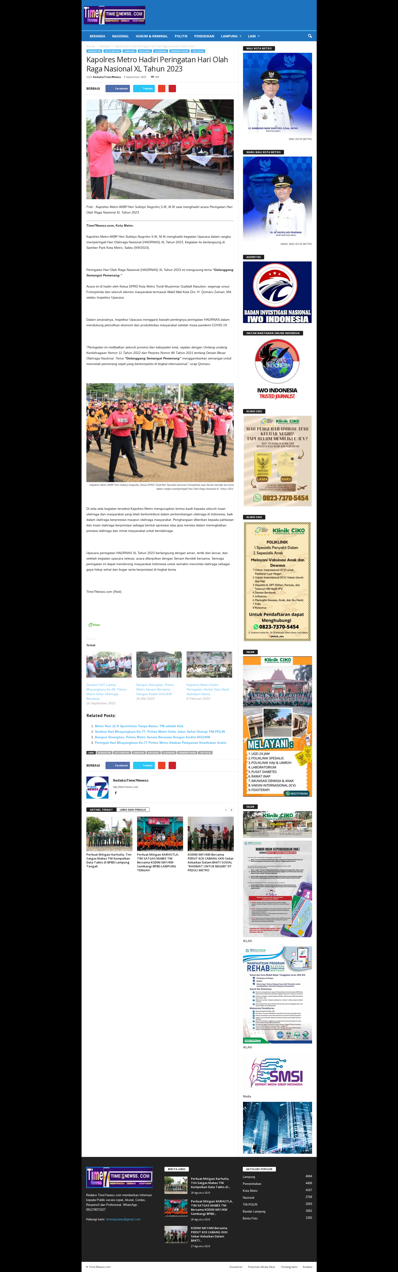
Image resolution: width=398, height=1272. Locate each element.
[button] (310, 36)
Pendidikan (204, 36)
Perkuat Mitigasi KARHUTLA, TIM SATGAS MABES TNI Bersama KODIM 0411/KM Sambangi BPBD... (212, 1207)
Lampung (229, 36)
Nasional (120, 36)
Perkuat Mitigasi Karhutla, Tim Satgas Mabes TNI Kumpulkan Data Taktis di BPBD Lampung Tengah (108, 860)
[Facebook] (116, 793)
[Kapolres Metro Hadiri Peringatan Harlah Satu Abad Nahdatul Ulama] (209, 665)
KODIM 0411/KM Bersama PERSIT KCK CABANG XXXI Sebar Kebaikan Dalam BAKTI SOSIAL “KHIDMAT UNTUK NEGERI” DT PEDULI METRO (211, 862)
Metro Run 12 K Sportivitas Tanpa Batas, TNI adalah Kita (139, 726)
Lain (252, 36)
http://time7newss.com (125, 787)
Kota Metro (112, 51)
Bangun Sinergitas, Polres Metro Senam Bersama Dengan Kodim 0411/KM (155, 689)
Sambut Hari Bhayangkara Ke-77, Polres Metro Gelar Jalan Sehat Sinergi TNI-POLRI (160, 731)
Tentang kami (289, 1267)
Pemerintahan (179, 51)
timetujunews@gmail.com (123, 1219)
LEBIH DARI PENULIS (133, 809)
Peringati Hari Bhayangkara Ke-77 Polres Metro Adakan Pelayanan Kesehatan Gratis (160, 742)
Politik (181, 36)
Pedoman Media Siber (261, 1267)
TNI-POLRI (198, 51)
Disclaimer (236, 1267)
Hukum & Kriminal (152, 36)
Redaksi (307, 1267)
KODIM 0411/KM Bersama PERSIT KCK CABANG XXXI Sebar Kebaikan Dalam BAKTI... (209, 1234)
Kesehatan (105, 46)
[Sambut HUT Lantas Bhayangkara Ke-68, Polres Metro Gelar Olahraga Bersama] (109, 665)
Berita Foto (250, 1218)
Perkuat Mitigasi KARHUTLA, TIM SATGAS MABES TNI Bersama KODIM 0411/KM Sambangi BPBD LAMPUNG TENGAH (158, 862)
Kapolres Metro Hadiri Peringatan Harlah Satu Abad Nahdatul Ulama (208, 689)
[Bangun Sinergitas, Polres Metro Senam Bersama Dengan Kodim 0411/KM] (159, 665)
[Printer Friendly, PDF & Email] (94, 627)
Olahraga (161, 51)
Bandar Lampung (254, 1211)
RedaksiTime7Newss (107, 77)
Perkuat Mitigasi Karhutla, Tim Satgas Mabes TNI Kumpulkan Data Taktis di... (210, 1183)
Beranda (97, 36)
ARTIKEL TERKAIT (101, 809)
